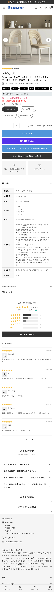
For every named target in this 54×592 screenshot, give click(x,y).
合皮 (31, 88)
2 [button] (26, 439)
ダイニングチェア (42, 88)
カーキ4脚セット (9, 115)
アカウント (6, 589)
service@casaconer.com (13, 542)
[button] (50, 7)
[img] (7, 350)
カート (49, 589)
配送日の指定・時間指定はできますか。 (20, 471)
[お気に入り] (45, 7)
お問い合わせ (39, 169)
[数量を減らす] (5, 125)
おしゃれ (24, 88)
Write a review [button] (27, 334)
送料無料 (6, 88)
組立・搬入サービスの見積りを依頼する (27, 156)
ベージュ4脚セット (10, 109)
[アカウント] (41, 7)
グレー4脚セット (25, 115)
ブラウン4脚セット (27, 109)
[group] (27, 40)
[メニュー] (4, 7)
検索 (20, 589)
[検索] (36, 7)
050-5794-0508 (10, 538)
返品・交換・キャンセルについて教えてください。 (25, 477)
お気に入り (35, 589)
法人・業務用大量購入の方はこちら (14, 170)
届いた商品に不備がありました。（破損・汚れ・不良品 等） (25, 486)
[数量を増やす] (16, 125)
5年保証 (14, 88)
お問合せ (48, 125)
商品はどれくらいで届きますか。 (17, 464)
